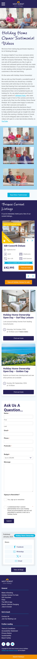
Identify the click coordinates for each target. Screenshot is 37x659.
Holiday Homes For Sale (10, 595)
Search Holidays (18, 657)
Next (32, 240)
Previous (28, 276)
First (5, 420)
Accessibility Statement (10, 631)
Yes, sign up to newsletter (15, 499)
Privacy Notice (7, 633)
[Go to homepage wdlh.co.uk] (18, 6)
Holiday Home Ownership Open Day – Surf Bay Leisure (18, 316)
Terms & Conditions (8, 628)
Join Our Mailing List (9, 619)
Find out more (26, 268)
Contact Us (5, 616)
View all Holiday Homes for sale (18, 282)
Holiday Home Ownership (25, 536)
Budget (7, 454)
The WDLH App (7, 602)
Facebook (20, 547)
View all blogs (18, 570)
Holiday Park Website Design (10, 650)
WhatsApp (20, 552)
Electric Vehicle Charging (10, 604)
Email (6, 430)
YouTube (5, 121)
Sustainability (6, 636)
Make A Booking (7, 593)
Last (5, 426)
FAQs (3, 600)
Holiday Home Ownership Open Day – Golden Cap (16, 370)
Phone (6, 438)
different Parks (20, 96)
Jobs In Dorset (7, 607)
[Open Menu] (3, 4)
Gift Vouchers (6, 597)
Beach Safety (6, 638)
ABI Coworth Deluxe (14, 245)
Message (7, 462)
